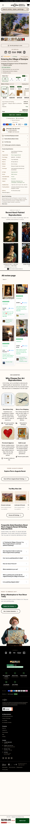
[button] (28, 5)
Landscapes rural (20, 182)
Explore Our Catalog (8, 606)
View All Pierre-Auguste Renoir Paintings (14, 479)
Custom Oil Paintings (6, 718)
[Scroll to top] (28, 822)
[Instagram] (9, 758)
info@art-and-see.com (13, 131)
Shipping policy (19, 767)
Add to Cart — (15, 114)
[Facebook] (3, 758)
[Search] (27, 9)
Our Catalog (4, 720)
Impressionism (14, 172)
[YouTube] (12, 758)
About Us (4, 728)
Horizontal (13, 178)
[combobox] (15, 9)
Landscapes (13, 182)
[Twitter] (6, 758)
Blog (3, 734)
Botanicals (13, 181)
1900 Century (14, 174)
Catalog (3, 736)
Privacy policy (5, 769)
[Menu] (3, 5)
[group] (10, 244)
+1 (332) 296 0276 (12, 130)
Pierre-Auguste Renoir (10, 61)
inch (24, 75)
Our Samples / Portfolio (6, 722)
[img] (6, 301)
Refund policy (5, 767)
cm (26, 75)
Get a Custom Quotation (9, 611)
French (12, 176)
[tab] (8, 269)
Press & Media (5, 732)
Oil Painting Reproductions (7, 716)
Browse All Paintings (14, 515)
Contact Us (4, 730)
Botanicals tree (19, 181)
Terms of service (12, 767)
